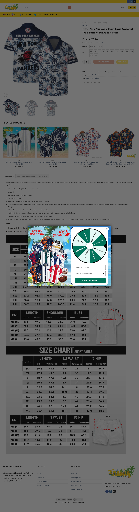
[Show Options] (104, 273)
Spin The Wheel (90, 280)
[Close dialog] (107, 228)
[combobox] (89, 273)
